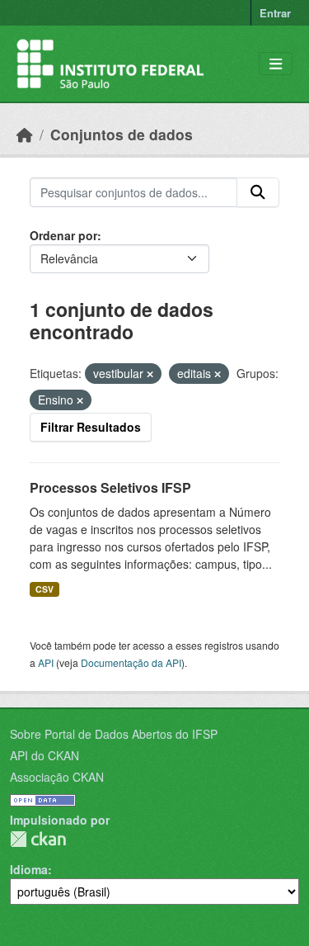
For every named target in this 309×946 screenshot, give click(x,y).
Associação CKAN (57, 777)
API (46, 662)
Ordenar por (63, 235)
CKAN (38, 839)
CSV (44, 589)
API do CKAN (44, 755)
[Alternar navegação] (276, 64)
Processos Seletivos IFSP (110, 487)
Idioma (29, 869)
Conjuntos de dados (121, 134)
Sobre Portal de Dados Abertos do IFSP (114, 734)
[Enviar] (257, 192)
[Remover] (150, 374)
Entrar (275, 13)
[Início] (24, 134)
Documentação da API (131, 662)
